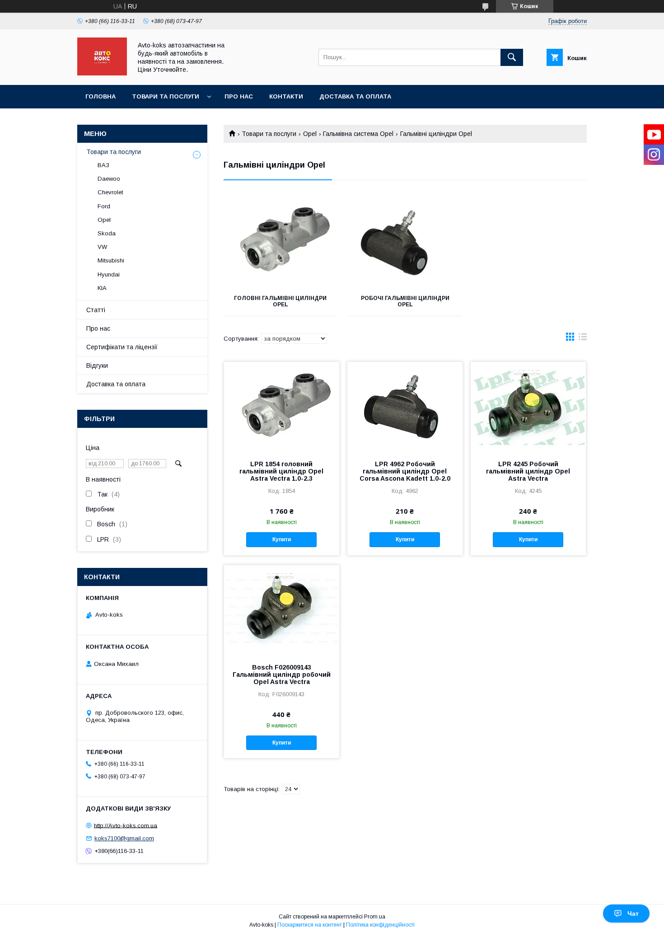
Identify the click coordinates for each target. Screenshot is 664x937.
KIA (102, 288)
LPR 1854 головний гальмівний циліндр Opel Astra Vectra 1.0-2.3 (281, 471)
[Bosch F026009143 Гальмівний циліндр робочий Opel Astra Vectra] (281, 610)
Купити (281, 539)
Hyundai (109, 274)
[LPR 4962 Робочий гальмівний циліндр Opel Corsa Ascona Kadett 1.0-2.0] (405, 407)
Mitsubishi (111, 260)
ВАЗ (103, 165)
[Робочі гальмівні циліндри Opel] (405, 242)
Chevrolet (110, 192)
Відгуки (97, 365)
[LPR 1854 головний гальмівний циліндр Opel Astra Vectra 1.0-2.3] (281, 407)
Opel (310, 133)
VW (102, 247)
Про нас (238, 96)
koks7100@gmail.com (124, 838)
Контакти (286, 96)
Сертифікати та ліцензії (122, 347)
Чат (633, 913)
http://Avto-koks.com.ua (125, 825)
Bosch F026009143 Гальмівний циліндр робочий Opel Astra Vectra (282, 674)
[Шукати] (511, 57)
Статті (95, 310)
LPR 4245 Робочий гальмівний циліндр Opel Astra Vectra (528, 471)
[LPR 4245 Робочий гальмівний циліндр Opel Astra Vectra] (528, 407)
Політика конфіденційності (380, 925)
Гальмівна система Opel (358, 133)
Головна (100, 96)
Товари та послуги (165, 96)
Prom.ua (374, 917)
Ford (104, 206)
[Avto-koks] (102, 73)
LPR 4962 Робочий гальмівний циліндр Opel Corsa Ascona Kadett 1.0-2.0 (405, 471)
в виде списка (583, 339)
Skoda (107, 233)
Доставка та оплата (355, 96)
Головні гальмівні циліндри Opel (280, 301)
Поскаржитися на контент (309, 925)
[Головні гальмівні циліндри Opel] (280, 242)
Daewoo (109, 178)
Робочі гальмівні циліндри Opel (405, 301)
